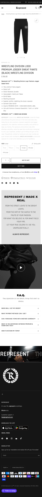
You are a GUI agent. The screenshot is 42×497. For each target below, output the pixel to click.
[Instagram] (13, 438)
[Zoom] (36, 20)
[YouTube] (18, 438)
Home (2, 14)
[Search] (36, 7)
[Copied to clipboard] (18, 183)
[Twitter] (8, 438)
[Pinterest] (10, 183)
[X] (6, 183)
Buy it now (21, 166)
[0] (39, 7)
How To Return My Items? (10, 331)
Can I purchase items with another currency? (18, 319)
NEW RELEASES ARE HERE (31, 2)
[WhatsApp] (14, 183)
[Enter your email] (39, 455)
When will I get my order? (11, 308)
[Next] (24, 57)
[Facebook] (2, 183)
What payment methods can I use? (13, 314)
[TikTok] (22, 438)
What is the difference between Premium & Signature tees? (17, 325)
